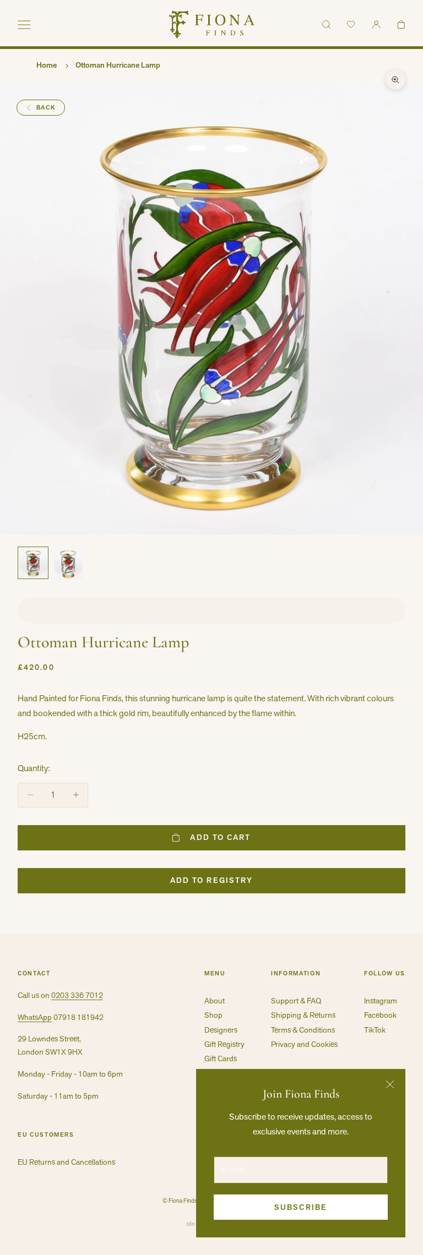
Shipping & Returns (303, 1015)
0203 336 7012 (77, 995)
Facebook (380, 1015)
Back (46, 107)
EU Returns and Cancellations (66, 1162)
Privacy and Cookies (304, 1044)
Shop (213, 1015)
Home (46, 65)
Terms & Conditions (303, 1030)
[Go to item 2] (68, 564)
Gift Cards (220, 1058)
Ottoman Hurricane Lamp (117, 65)
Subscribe (300, 1207)
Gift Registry (224, 1044)
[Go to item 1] (33, 563)
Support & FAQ (296, 1001)
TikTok (375, 1030)
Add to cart (220, 837)
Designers (220, 1030)
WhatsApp (35, 1017)
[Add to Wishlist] (211, 610)
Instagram (380, 1001)
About (214, 1001)
